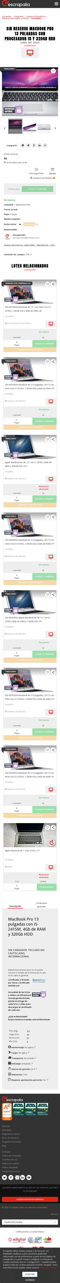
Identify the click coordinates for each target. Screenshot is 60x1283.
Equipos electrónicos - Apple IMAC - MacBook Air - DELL (29, 245)
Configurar (30, 1279)
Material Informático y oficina (15, 18)
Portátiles (36, 18)
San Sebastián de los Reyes (18, 323)
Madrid (9, 866)
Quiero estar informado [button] (30, 1199)
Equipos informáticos (35, 16)
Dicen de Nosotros (10, 1137)
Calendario (7, 1130)
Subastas (6, 1126)
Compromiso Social (11, 1171)
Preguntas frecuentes (11, 1141)
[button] (22, 145)
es (29, 1019)
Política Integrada (10, 1167)
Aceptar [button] (29, 1274)
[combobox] (30, 1222)
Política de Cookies (10, 1163)
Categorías (19, 16)
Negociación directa (11, 1134)
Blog (4, 1145)
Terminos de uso (9, 1159)
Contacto (6, 1152)
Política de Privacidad (11, 1155)
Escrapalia (6, 16)
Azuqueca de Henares (16, 401)
